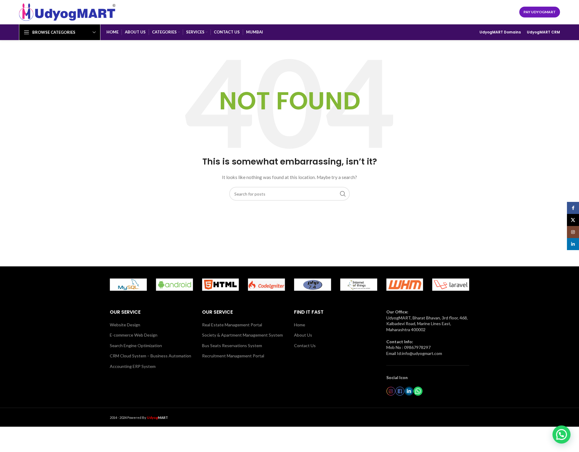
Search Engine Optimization (136, 345)
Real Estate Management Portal (232, 324)
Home (299, 324)
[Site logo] (67, 11)
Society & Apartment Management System (242, 334)
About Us (303, 334)
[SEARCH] (343, 194)
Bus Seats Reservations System (232, 345)
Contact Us (305, 345)
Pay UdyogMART (540, 12)
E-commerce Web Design (133, 334)
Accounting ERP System (133, 366)
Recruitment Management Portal (233, 355)
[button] (561, 434)
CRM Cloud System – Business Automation (150, 355)
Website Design (125, 324)
